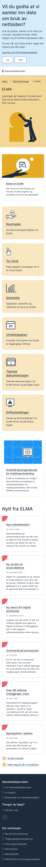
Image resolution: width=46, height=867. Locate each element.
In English (10, 792)
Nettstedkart (12, 854)
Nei (20, 59)
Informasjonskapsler (16, 844)
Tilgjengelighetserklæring (19, 839)
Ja (7, 59)
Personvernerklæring (16, 833)
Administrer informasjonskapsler (22, 859)
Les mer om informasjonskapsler (19, 52)
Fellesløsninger (21, 81)
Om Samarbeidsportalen (18, 787)
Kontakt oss (11, 810)
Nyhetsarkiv (11, 849)
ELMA (37, 81)
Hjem (5, 81)
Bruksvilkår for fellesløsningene (22, 797)
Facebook (5, 818)
